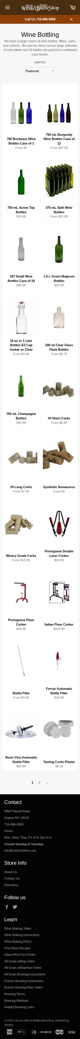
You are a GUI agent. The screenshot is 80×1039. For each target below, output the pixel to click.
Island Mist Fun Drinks (20, 954)
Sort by (40, 62)
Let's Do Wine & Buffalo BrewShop (34, 1020)
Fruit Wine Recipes (17, 948)
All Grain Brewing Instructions (24, 974)
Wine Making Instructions (21, 935)
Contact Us (12, 878)
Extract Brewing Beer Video (23, 987)
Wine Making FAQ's (18, 941)
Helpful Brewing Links (19, 1007)
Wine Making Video (17, 928)
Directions (11, 885)
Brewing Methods (16, 1000)
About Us (10, 872)
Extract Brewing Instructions (24, 981)
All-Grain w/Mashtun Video (22, 967)
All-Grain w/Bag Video (19, 961)
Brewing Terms (14, 994)
